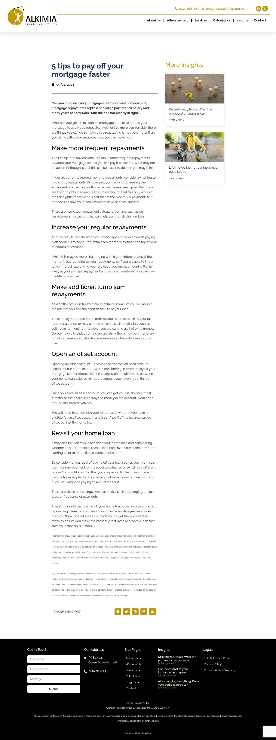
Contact (260, 20)
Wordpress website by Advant (138, 733)
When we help (178, 20)
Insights (242, 20)
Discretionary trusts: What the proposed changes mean (177, 658)
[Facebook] (258, 8)
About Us (154, 20)
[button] (118, 611)
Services (201, 20)
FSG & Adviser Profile (217, 658)
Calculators (221, 20)
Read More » (176, 120)
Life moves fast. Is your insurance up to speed (173, 670)
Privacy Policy (213, 664)
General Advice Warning (219, 670)
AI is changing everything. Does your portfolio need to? (178, 683)
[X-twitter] (265, 8)
